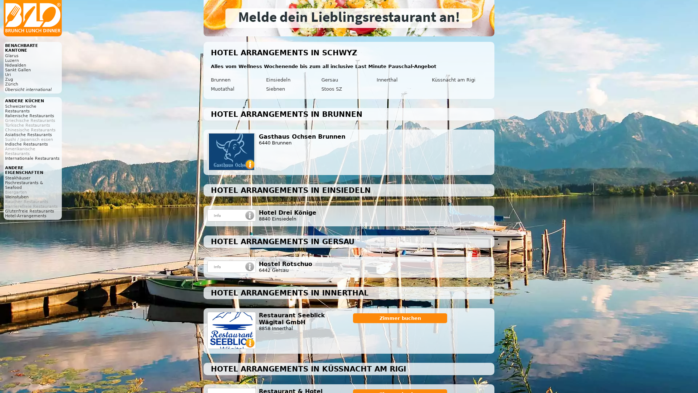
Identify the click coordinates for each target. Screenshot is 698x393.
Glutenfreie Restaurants (29, 211)
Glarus (12, 55)
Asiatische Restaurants (28, 134)
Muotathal (222, 89)
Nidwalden (15, 65)
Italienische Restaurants (29, 116)
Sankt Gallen (18, 70)
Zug (9, 79)
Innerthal (387, 80)
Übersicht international (28, 89)
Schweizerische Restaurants (20, 109)
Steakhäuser (18, 178)
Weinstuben (17, 197)
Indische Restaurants (26, 144)
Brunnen (220, 80)
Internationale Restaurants (32, 158)
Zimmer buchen (400, 318)
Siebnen (275, 89)
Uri (8, 74)
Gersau (329, 80)
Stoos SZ (331, 89)
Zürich (11, 84)
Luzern (12, 60)
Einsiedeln (278, 80)
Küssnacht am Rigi (454, 80)
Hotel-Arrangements (26, 216)
